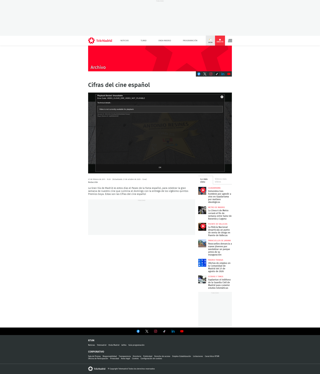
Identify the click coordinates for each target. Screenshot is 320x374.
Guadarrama (214, 188)
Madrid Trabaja (215, 260)
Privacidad (114, 359)
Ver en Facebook (138, 332)
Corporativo (96, 352)
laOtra (123, 345)
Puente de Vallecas (217, 224)
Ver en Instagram (155, 331)
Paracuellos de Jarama (219, 241)
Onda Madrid (164, 41)
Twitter (205, 73)
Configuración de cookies (151, 359)
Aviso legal (125, 359)
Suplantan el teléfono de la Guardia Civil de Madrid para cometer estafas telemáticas (202, 279)
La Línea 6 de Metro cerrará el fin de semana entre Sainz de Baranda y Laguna (202, 210)
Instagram (211, 74)
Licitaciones (198, 356)
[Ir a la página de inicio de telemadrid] (100, 40)
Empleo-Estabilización (181, 356)
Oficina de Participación (98, 359)
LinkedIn (223, 74)
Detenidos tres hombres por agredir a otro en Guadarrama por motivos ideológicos (202, 191)
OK (160, 167)
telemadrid (96, 368)
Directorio (137, 356)
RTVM (91, 340)
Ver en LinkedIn (173, 331)
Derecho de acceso (162, 356)
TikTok (217, 73)
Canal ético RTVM (212, 356)
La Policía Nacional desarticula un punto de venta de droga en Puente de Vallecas (202, 227)
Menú (230, 41)
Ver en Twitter (146, 332)
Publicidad (147, 356)
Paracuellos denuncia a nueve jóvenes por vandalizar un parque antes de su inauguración (202, 243)
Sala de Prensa (94, 356)
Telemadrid (101, 345)
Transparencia (125, 356)
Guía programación (136, 345)
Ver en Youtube (181, 331)
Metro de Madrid (216, 207)
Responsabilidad (110, 356)
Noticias (124, 41)
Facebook (199, 73)
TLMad (143, 41)
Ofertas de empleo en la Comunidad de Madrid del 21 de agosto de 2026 (202, 263)
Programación (190, 41)
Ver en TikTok (164, 332)
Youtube (229, 74)
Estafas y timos (215, 277)
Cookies (135, 359)
